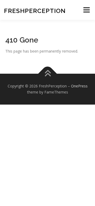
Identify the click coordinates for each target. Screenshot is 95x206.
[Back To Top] (47, 73)
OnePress (79, 85)
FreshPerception (35, 10)
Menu (86, 9)
